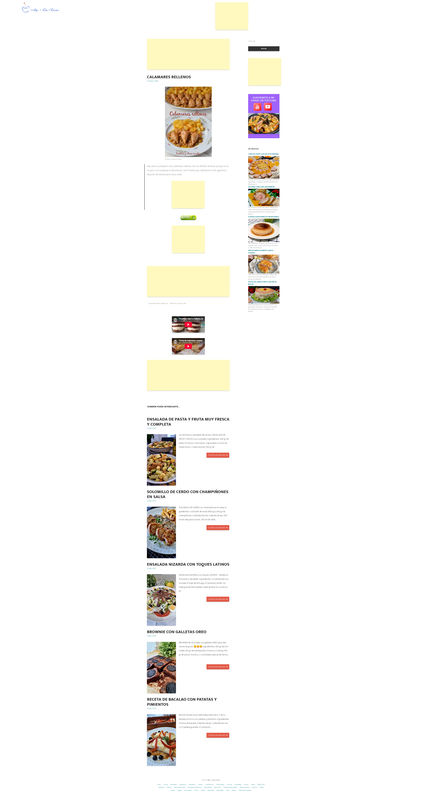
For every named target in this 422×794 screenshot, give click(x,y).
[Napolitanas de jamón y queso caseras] (263, 264)
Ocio (227, 790)
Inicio (159, 784)
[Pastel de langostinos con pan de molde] (263, 294)
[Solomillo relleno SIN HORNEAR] (263, 197)
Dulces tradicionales (230, 787)
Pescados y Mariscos (160, 303)
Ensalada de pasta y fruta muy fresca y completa (188, 422)
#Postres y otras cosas (178, 303)
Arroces (229, 784)
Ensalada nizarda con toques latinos (188, 564)
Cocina (150, 303)
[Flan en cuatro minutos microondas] (263, 230)
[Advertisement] (231, 16)
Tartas (262, 787)
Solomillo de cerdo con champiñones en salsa (187, 494)
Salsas (173, 790)
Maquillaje (220, 790)
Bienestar (211, 790)
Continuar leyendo (216, 455)
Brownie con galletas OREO (176, 631)
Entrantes (173, 784)
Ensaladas (238, 784)
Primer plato (220, 784)
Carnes (169, 787)
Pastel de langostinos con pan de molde (262, 283)
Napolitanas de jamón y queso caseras (260, 251)
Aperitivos (182, 784)
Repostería (208, 787)
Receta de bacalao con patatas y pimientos (182, 702)
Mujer (203, 790)
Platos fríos (261, 784)
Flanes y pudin (244, 787)
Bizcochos (217, 787)
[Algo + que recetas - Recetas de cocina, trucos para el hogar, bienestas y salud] (40, 7)
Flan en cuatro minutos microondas (263, 216)
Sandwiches (210, 784)
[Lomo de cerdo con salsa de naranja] (263, 167)
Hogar (179, 790)
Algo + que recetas (213, 780)
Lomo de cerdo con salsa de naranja (263, 154)
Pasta (253, 784)
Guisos (246, 784)
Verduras (161, 787)
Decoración (188, 790)
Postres (254, 787)
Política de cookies (245, 790)
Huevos (200, 784)
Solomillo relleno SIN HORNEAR (261, 187)
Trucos (196, 790)
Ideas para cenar (179, 787)
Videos (234, 790)
